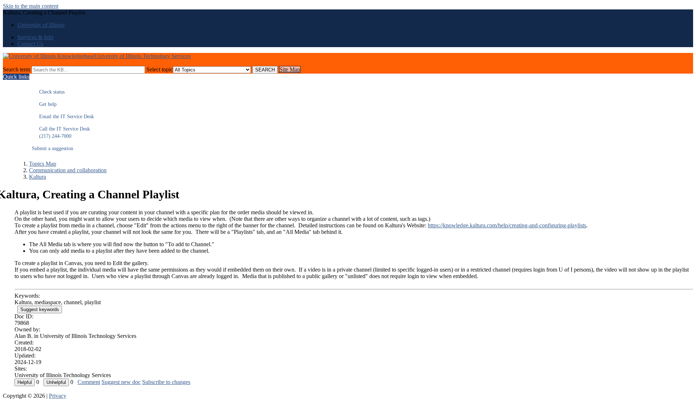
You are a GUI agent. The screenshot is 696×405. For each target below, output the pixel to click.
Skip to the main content (30, 6)
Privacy (57, 396)
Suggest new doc (121, 382)
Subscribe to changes (166, 382)
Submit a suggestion (52, 148)
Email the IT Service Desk (63, 116)
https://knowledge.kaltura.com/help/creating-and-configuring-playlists (507, 225)
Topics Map (42, 164)
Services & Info (35, 37)
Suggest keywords (39, 309)
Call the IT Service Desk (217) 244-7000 (61, 132)
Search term (16, 69)
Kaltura (37, 177)
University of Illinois (41, 25)
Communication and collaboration (68, 170)
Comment (89, 382)
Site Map (289, 69)
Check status (48, 92)
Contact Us (30, 44)
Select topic (159, 69)
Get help (44, 104)
